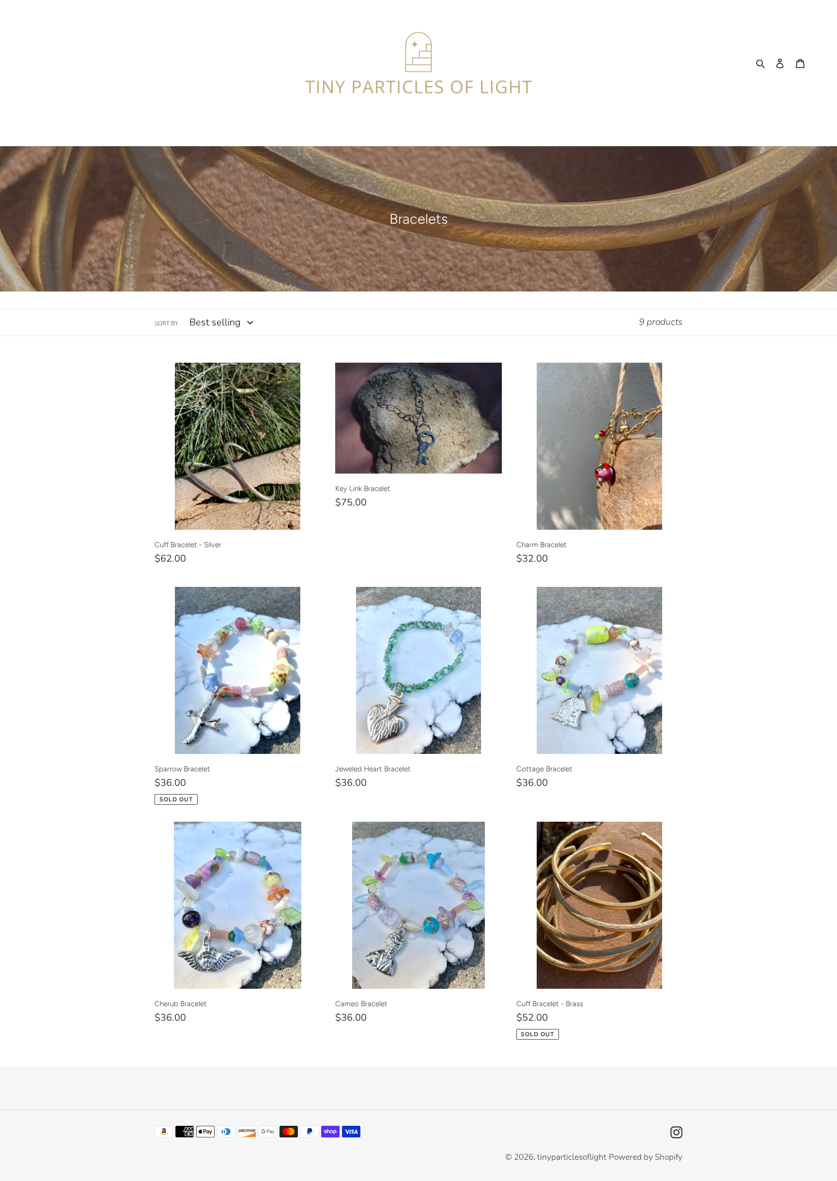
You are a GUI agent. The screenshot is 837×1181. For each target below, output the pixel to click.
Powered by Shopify (645, 1157)
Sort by (166, 323)
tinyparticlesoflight (571, 1157)
